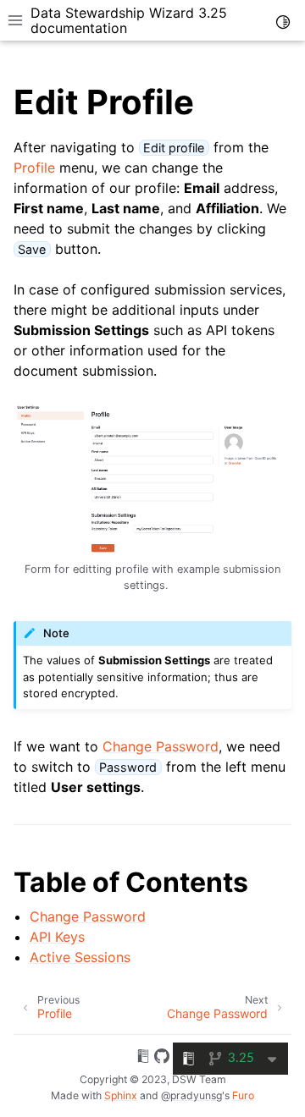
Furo (243, 1095)
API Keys (57, 936)
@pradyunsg (191, 1095)
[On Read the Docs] (143, 1058)
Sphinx (120, 1095)
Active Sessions (80, 957)
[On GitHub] (161, 1058)
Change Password (88, 916)
